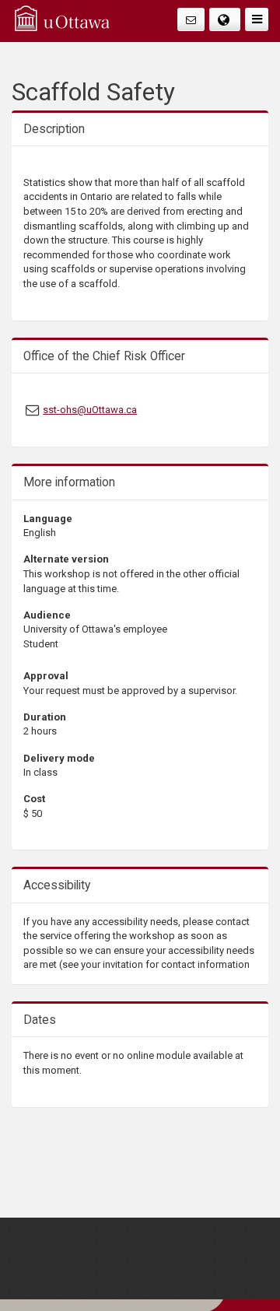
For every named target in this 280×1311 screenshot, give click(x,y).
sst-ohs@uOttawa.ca (90, 409)
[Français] (225, 19)
